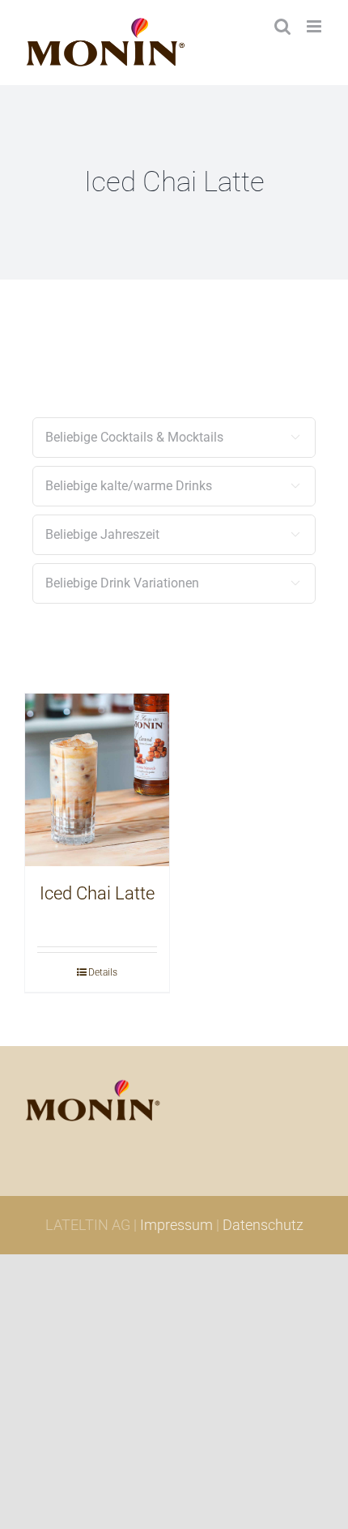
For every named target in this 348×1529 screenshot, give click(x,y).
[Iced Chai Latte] (97, 780)
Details (102, 972)
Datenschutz (263, 1224)
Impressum (176, 1224)
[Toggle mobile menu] (315, 26)
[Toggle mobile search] (282, 26)
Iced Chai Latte (97, 893)
